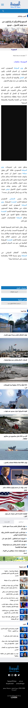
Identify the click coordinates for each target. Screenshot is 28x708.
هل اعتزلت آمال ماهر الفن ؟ (10, 636)
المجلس (12, 198)
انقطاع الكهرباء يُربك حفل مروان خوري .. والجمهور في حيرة (10, 642)
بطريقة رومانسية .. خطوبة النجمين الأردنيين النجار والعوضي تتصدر (9, 573)
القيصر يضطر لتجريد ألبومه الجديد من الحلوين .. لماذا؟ (9, 629)
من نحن (21, 681)
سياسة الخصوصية (11, 681)
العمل (22, 77)
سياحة (25, 173)
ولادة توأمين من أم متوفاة (11, 580)
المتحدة (13, 201)
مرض (8, 188)
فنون (24, 623)
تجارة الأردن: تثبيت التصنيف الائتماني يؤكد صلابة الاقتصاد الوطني (14, 533)
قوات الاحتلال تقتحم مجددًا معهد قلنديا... (15, 334)
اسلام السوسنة (10, 683)
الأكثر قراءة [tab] (7, 522)
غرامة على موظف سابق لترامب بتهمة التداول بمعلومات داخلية (10, 605)
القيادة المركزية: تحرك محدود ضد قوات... (15, 411)
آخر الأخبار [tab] (21, 522)
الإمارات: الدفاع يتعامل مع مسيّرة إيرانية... (15, 359)
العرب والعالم (22, 16)
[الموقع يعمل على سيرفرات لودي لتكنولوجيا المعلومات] (14, 697)
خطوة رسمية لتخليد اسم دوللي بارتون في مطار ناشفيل (10, 592)
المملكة (24, 255)
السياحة (16, 67)
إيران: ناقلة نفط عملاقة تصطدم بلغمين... (15, 462)
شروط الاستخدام (20, 683)
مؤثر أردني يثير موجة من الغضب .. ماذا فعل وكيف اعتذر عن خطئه (9, 586)
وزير (21, 67)
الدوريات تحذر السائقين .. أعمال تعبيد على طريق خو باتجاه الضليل (14, 539)
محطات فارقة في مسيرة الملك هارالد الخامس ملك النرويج (10, 611)
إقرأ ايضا (23, 310)
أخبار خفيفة (22, 566)
